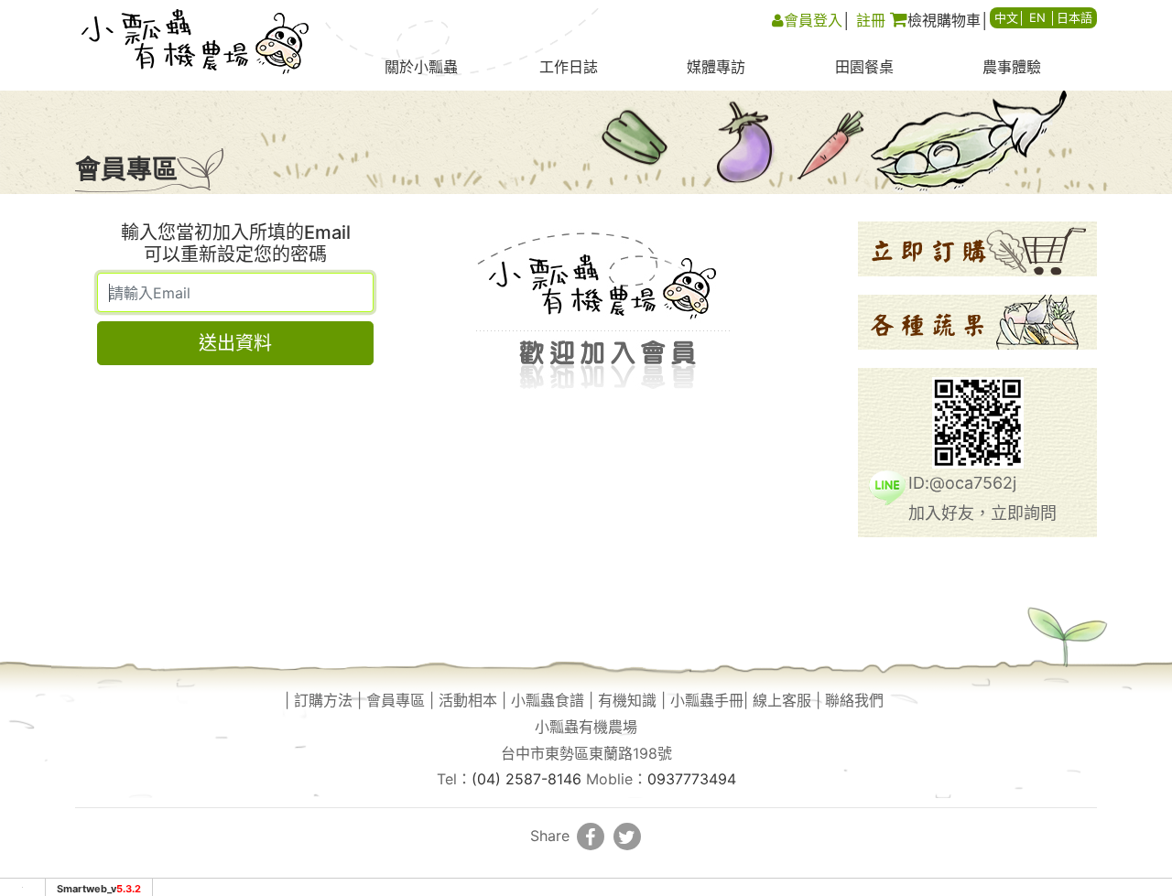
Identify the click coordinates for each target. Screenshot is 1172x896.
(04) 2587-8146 (526, 779)
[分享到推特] (627, 836)
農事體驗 (1011, 67)
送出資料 (235, 343)
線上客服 (782, 700)
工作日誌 (568, 67)
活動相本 (468, 700)
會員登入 (813, 20)
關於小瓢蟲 (421, 67)
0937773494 (691, 779)
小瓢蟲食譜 (547, 700)
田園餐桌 (864, 67)
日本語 (1074, 17)
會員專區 (395, 700)
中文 (1006, 17)
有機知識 (627, 700)
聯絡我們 (854, 700)
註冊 (870, 20)
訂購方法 (323, 700)
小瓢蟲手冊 (706, 700)
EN (1037, 17)
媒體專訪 (716, 67)
